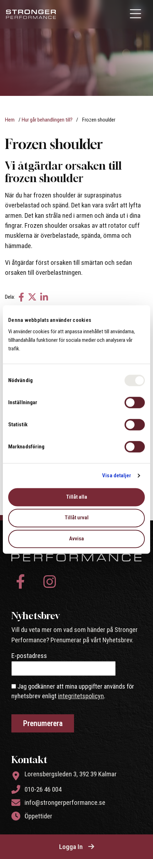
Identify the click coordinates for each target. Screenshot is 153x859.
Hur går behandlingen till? (47, 120)
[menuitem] (136, 14)
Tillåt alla (76, 497)
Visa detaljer (116, 475)
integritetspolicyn (81, 696)
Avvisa (76, 538)
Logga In (71, 847)
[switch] (135, 402)
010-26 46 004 (43, 789)
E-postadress (29, 656)
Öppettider (38, 816)
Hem (10, 120)
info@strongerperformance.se (65, 802)
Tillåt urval (77, 518)
